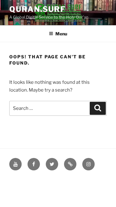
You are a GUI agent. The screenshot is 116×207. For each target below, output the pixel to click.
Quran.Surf (37, 9)
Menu (61, 33)
